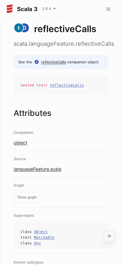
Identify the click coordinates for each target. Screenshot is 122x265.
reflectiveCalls (53, 62)
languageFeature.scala (37, 169)
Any (37, 243)
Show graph (27, 197)
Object (41, 231)
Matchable (44, 237)
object (20, 142)
